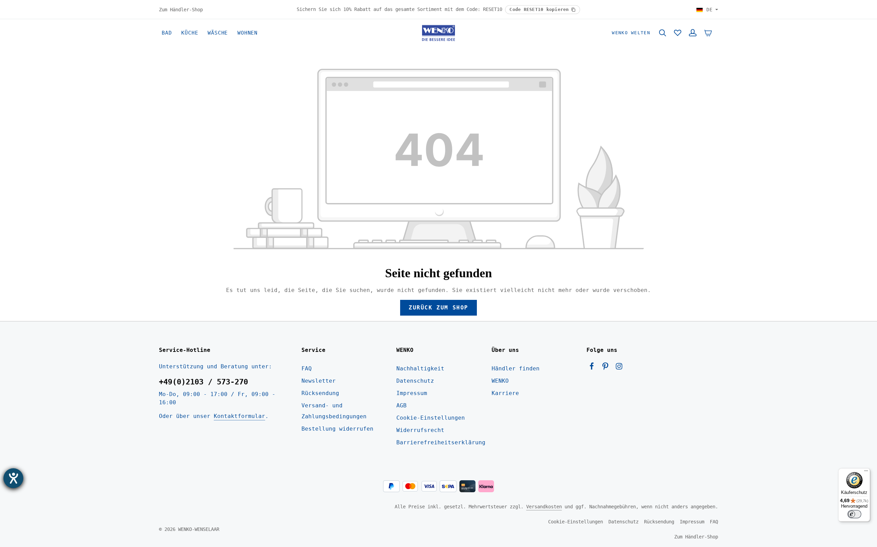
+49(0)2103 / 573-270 (203, 382)
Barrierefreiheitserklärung (440, 442)
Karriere (505, 393)
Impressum (411, 393)
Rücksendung (320, 393)
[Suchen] (662, 33)
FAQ (306, 368)
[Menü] (866, 472)
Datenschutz (415, 381)
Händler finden (516, 368)
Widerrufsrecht (420, 430)
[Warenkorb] (708, 33)
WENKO (500, 381)
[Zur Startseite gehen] (438, 33)
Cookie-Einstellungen (430, 418)
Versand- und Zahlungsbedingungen (334, 411)
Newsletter (318, 381)
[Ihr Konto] (693, 33)
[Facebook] (593, 368)
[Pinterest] (607, 368)
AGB (401, 405)
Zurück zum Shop (438, 307)
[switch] (854, 514)
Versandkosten (544, 506)
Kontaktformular (239, 416)
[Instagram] (619, 368)
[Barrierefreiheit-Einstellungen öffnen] (13, 478)
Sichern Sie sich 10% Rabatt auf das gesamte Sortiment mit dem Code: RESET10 (401, 9)
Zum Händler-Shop (181, 9)
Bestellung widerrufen (337, 428)
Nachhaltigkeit (420, 368)
